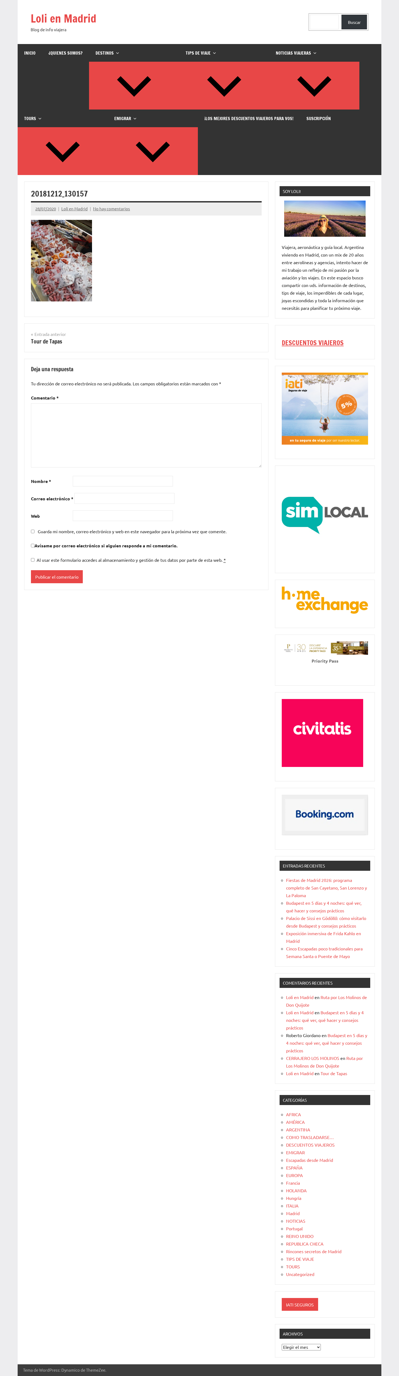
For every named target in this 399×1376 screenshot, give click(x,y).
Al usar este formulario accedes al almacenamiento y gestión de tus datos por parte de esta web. (131, 560)
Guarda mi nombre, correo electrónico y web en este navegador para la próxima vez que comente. (132, 531)
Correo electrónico (52, 498)
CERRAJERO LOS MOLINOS (312, 1058)
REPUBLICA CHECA (305, 1243)
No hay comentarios (111, 208)
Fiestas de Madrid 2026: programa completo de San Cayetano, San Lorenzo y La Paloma (326, 887)
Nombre (41, 481)
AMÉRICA (295, 1122)
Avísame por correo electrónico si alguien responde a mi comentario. (106, 545)
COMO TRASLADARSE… (310, 1137)
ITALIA (292, 1205)
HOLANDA (296, 1190)
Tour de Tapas (334, 1073)
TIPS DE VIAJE (198, 53)
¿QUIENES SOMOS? (66, 53)
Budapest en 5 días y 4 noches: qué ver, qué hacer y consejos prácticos (325, 1020)
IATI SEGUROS (300, 1304)
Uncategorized (300, 1274)
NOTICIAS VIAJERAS (293, 53)
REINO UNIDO (300, 1236)
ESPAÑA (294, 1167)
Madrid (293, 1213)
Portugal (294, 1228)
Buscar (354, 22)
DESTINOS (105, 53)
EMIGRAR (122, 118)
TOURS (30, 118)
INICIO (30, 53)
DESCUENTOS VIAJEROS (313, 342)
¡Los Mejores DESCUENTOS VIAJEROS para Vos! (248, 118)
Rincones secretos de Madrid (313, 1251)
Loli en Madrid (63, 18)
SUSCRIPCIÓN (318, 118)
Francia (293, 1182)
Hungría (293, 1198)
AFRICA (293, 1114)
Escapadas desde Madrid (309, 1160)
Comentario (45, 398)
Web (35, 516)
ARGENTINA (298, 1129)
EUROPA (294, 1175)
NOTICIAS (295, 1221)
